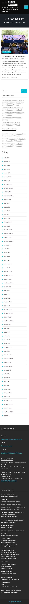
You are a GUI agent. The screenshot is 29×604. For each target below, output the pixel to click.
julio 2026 (7, 158)
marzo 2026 (7, 173)
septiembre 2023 (8, 283)
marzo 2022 (7, 343)
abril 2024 (7, 256)
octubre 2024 (7, 237)
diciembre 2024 (8, 230)
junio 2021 (7, 377)
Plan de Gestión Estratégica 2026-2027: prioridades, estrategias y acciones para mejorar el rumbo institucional (13, 102)
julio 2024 (7, 248)
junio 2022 (7, 332)
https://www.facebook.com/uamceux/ (11, 439)
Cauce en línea (6, 51)
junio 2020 (7, 415)
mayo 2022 (7, 336)
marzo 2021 (7, 389)
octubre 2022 (7, 317)
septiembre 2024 (8, 241)
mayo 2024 (7, 252)
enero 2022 (7, 351)
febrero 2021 (7, 393)
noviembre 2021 (8, 358)
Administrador (14, 77)
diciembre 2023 (8, 271)
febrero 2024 (7, 264)
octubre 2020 (7, 408)
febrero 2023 (7, 302)
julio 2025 (7, 203)
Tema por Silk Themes (14, 602)
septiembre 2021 (8, 366)
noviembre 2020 (8, 404)
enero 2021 (7, 396)
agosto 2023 (7, 286)
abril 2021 (7, 385)
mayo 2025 (7, 211)
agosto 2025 (7, 199)
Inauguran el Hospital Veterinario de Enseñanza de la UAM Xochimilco (12, 146)
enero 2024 (7, 267)
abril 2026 (7, 169)
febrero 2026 (7, 176)
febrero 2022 (7, 347)
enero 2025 (7, 226)
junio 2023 (7, 294)
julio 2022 (7, 328)
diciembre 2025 (8, 184)
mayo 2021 (7, 381)
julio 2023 (7, 290)
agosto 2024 (7, 245)
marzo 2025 (7, 218)
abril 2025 (7, 214)
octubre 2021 (7, 362)
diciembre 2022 (8, 309)
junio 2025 (7, 207)
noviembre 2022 (8, 313)
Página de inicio (8, 23)
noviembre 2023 (8, 275)
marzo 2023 (7, 298)
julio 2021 (7, 374)
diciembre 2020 (8, 400)
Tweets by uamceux (6, 446)
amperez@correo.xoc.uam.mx (9, 480)
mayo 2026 (7, 165)
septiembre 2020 (8, 412)
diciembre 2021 (8, 355)
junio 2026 (7, 161)
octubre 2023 (7, 279)
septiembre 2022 (8, 321)
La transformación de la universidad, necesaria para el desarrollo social (14, 58)
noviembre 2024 (8, 233)
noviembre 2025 (8, 188)
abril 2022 (7, 339)
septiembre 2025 (8, 195)
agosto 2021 (7, 370)
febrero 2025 (7, 222)
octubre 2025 (7, 192)
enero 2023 (7, 305)
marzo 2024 (7, 260)
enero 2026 (7, 180)
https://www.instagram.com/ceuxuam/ (11, 452)
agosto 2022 (7, 324)
